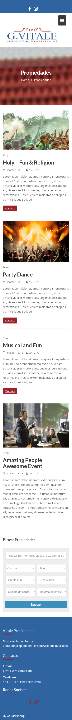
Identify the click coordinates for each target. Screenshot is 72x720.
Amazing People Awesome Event (22, 463)
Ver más (10, 208)
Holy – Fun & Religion (28, 162)
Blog (5, 155)
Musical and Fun (22, 345)
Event (6, 267)
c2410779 (34, 170)
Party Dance (18, 274)
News (6, 338)
